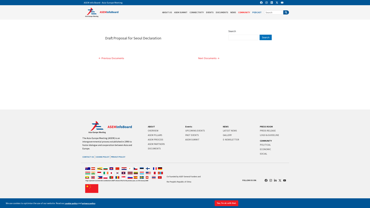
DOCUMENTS (222, 12)
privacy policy (88, 203)
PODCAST (256, 12)
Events (188, 126)
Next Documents (208, 58)
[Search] (286, 12)
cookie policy (71, 203)
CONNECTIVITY (197, 12)
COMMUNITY (244, 12)
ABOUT (151, 126)
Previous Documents (111, 58)
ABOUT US (167, 12)
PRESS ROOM (266, 126)
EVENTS (209, 12)
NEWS (233, 12)
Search (232, 31)
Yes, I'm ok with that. (226, 203)
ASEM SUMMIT (180, 12)
